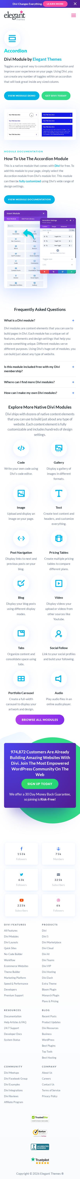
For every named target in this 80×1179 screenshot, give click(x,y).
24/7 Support (11, 1028)
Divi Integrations (13, 1090)
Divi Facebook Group (15, 1078)
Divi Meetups (11, 1072)
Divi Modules (11, 936)
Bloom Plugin (49, 989)
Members (58, 856)
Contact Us (48, 1084)
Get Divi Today (56, 95)
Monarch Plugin (50, 995)
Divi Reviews (11, 1096)
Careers (46, 1078)
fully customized (30, 181)
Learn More (55, 3)
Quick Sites (10, 948)
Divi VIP (46, 966)
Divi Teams (48, 960)
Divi (57, 165)
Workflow (9, 960)
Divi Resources (50, 1028)
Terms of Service (51, 1090)
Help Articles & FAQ (15, 1022)
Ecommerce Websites (16, 966)
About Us (47, 1072)
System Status (12, 1039)
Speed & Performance (16, 983)
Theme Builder (12, 971)
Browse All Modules (40, 719)
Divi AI (46, 954)
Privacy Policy (49, 1096)
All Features (10, 930)
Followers (21, 856)
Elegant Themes (47, 59)
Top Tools (47, 1051)
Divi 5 (45, 936)
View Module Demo (22, 95)
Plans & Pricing (50, 1001)
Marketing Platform (15, 977)
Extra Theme (49, 983)
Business (47, 1033)
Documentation (12, 1016)
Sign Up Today (40, 784)
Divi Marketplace (51, 942)
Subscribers (58, 882)
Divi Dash (47, 977)
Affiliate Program (13, 1102)
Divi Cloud (47, 948)
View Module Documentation (29, 199)
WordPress (48, 1039)
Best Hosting (49, 1057)
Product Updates (51, 1022)
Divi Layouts (11, 942)
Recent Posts (49, 1016)
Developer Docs (13, 1033)
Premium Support (13, 995)
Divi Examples (12, 1084)
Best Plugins (49, 1045)
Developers (10, 989)
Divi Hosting (49, 971)
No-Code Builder (13, 954)
